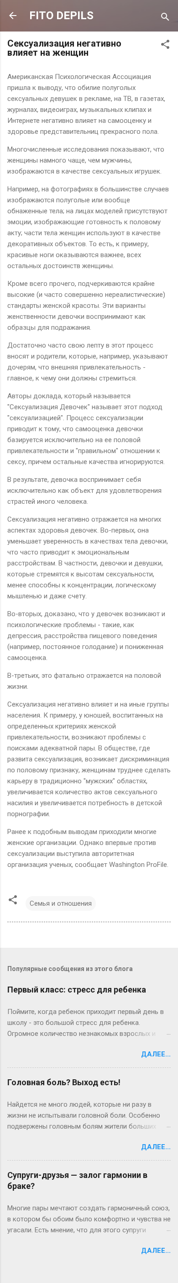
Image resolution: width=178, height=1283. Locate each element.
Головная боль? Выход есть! (63, 1082)
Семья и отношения (61, 903)
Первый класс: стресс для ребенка (76, 989)
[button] (165, 46)
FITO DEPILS (61, 15)
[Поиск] (165, 18)
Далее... (156, 1054)
